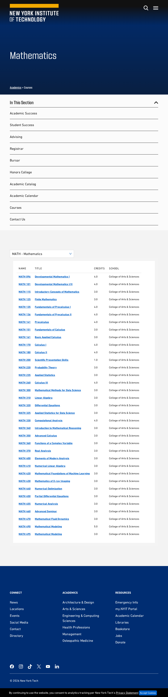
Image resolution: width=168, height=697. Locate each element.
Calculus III (41, 382)
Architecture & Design (78, 602)
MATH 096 (25, 276)
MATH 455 (25, 503)
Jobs (118, 635)
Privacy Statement (127, 692)
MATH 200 (25, 359)
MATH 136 (25, 314)
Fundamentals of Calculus (50, 329)
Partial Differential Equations (52, 496)
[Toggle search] (145, 8)
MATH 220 (25, 367)
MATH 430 (25, 481)
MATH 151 (25, 329)
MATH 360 (25, 443)
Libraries (122, 622)
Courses (16, 207)
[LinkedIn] (57, 666)
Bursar (15, 160)
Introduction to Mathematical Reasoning (58, 428)
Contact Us (17, 219)
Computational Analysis (48, 420)
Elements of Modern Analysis (52, 458)
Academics (15, 87)
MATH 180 (25, 352)
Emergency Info (126, 602)
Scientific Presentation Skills (51, 359)
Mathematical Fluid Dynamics (52, 518)
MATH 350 (25, 435)
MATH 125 (25, 299)
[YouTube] (48, 666)
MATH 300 (25, 390)
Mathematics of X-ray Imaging (52, 481)
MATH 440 (25, 488)
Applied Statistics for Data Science (55, 412)
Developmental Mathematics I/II (54, 284)
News (14, 602)
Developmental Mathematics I (52, 276)
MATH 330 (25, 420)
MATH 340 (25, 428)
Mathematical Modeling (48, 526)
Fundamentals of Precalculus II (53, 314)
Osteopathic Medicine (77, 640)
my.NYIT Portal (126, 609)
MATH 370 (25, 450)
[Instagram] (21, 666)
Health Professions (76, 627)
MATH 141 (25, 322)
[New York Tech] (34, 13)
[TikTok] (30, 666)
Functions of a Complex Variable (54, 443)
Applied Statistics (45, 375)
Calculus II (41, 352)
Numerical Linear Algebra (50, 465)
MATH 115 (25, 291)
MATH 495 (25, 534)
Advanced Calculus (46, 435)
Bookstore (122, 629)
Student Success (22, 125)
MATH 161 (25, 337)
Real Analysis (43, 450)
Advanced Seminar (46, 511)
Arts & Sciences (73, 609)
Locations (17, 609)
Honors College (21, 172)
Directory (16, 635)
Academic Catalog (23, 184)
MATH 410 (25, 465)
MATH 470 (25, 518)
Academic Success (23, 113)
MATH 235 (25, 375)
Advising (16, 137)
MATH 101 (25, 284)
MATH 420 (25, 473)
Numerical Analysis (46, 503)
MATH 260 (25, 382)
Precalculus (42, 322)
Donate (120, 642)
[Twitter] (39, 666)
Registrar (17, 148)
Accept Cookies (148, 692)
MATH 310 (25, 397)
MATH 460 (25, 511)
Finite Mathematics (46, 299)
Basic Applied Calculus (48, 337)
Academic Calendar (24, 195)
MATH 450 (25, 496)
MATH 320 (25, 405)
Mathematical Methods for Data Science (58, 390)
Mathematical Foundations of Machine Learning (62, 473)
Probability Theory (46, 367)
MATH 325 (25, 412)
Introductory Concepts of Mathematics (57, 291)
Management (71, 634)
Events (14, 615)
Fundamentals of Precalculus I (53, 306)
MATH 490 (25, 526)
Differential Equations (47, 405)
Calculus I (40, 344)
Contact (15, 629)
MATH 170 (25, 344)
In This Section (22, 102)
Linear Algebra (43, 397)
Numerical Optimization (48, 488)
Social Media (19, 622)
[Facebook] (12, 666)
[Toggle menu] (155, 8)
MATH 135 (25, 306)
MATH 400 (25, 458)
